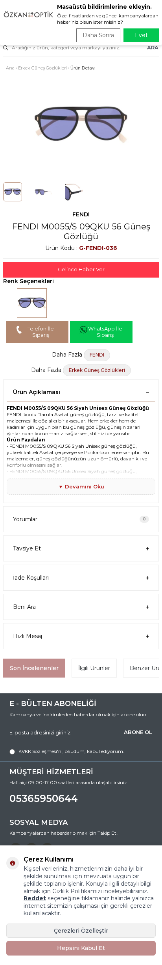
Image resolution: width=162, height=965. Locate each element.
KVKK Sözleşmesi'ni (40, 751)
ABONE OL (138, 732)
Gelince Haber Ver (81, 269)
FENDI (81, 214)
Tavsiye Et (27, 548)
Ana (10, 68)
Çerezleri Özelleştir (81, 930)
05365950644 (43, 798)
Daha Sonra (98, 35)
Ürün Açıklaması (36, 392)
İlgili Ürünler (94, 668)
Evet (141, 35)
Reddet (35, 898)
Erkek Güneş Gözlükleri (42, 68)
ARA (152, 47)
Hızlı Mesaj (27, 636)
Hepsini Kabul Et (81, 948)
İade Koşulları (31, 577)
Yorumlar (79, 519)
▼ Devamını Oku (81, 486)
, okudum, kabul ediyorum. (71, 751)
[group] (81, 124)
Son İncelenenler (34, 668)
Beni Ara (24, 606)
